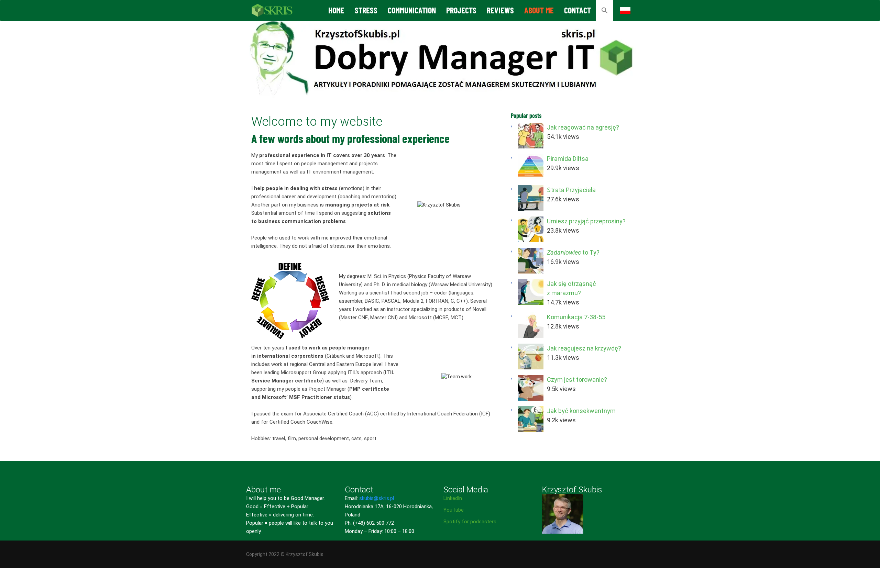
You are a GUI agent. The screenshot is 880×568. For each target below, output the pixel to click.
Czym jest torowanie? (577, 379)
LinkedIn (452, 498)
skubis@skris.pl (376, 498)
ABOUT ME (539, 10)
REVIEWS (500, 10)
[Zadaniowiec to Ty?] (530, 261)
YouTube (453, 510)
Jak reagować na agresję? (583, 127)
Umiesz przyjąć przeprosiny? (586, 221)
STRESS (366, 10)
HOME (336, 10)
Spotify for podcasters (469, 522)
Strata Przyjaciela (571, 189)
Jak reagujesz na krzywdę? (584, 348)
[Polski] (625, 10)
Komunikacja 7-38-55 (576, 317)
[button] (604, 10)
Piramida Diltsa (567, 158)
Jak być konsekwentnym (581, 410)
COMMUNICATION (412, 10)
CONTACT (577, 10)
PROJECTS (461, 10)
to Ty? (573, 252)
